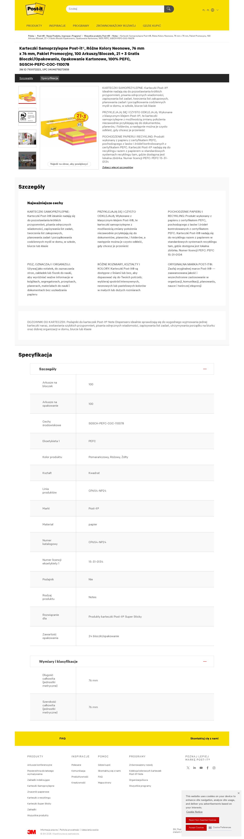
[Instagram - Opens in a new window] (214, 768)
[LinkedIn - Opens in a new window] (194, 768)
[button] (220, 828)
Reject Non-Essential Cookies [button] (202, 820)
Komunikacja (78, 770)
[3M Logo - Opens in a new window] (35, 9)
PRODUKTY (34, 26)
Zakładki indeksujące (38, 779)
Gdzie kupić (104, 764)
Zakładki (31, 809)
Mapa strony (104, 782)
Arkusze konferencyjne (39, 764)
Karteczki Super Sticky (39, 803)
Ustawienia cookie (89, 830)
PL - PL (206, 10)
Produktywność (79, 776)
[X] (188, 768)
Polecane (76, 764)
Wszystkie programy (140, 785)
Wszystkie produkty (38, 815)
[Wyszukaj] (169, 9)
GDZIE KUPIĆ (152, 26)
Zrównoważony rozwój (141, 764)
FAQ (62, 738)
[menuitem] (26, 78)
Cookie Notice (194, 812)
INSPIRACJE (57, 26)
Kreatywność (78, 782)
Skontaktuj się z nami (204, 738)
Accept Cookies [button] (196, 828)
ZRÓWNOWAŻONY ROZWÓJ (116, 26)
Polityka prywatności (69, 830)
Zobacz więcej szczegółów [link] (117, 167)
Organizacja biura (138, 779)
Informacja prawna (49, 830)
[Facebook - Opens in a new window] (207, 768)
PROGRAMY (81, 26)
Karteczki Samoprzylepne (40, 785)
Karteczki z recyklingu (39, 797)
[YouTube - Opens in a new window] (201, 768)
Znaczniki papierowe (38, 791)
